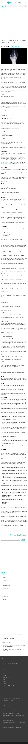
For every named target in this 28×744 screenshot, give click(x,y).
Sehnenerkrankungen (8, 689)
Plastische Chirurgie (6, 591)
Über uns (4, 675)
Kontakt (4, 681)
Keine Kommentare (15, 46)
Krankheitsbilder (5, 588)
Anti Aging (4, 574)
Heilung (3, 582)
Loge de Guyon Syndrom (8, 700)
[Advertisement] (14, 22)
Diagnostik (4, 577)
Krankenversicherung (6, 585)
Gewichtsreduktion (5, 580)
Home (4, 673)
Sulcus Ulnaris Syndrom (8, 696)
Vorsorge (4, 599)
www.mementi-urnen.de (7, 91)
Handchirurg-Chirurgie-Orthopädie (10, 687)
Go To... (4, 6)
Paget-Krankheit (5, 162)
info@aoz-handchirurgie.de (13, 663)
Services (4, 683)
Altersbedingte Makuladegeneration (20, 535)
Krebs (9, 532)
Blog (4, 679)
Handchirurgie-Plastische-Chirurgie (10, 685)
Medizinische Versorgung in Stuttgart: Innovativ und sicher (12, 634)
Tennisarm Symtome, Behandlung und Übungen (12, 698)
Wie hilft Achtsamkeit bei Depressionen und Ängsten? (11, 534)
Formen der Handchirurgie (7, 677)
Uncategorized (5, 596)
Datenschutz (5, 734)
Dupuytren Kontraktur (8, 694)
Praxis (3, 593)
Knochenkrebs (5, 532)
